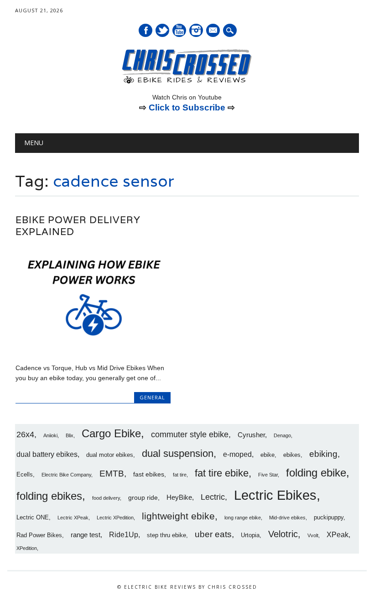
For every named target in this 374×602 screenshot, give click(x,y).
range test (85, 535)
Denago (282, 435)
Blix (69, 435)
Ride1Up (123, 534)
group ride (143, 497)
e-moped (237, 454)
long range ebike (242, 517)
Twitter (162, 30)
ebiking (323, 454)
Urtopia (250, 535)
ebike (267, 455)
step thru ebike (166, 535)
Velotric (283, 534)
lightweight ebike (178, 516)
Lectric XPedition (115, 517)
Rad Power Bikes (39, 535)
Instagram (196, 30)
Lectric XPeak (72, 517)
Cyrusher (251, 435)
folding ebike (316, 472)
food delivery (106, 498)
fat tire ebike (222, 473)
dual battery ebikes (47, 454)
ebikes (292, 455)
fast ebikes (148, 474)
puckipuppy (328, 517)
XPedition (26, 548)
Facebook (145, 30)
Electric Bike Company (66, 474)
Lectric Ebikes (275, 495)
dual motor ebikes (109, 455)
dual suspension (177, 453)
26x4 (25, 434)
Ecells (24, 474)
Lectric (213, 497)
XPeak (337, 534)
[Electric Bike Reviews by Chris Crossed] (187, 82)
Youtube (179, 30)
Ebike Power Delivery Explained (78, 226)
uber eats (213, 534)
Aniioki (50, 435)
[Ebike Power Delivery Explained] (93, 348)
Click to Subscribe (187, 107)
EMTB (111, 473)
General (152, 397)
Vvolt (312, 535)
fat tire (180, 474)
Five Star (268, 474)
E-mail (213, 31)
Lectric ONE (32, 517)
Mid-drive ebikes (287, 517)
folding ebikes (49, 496)
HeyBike (179, 497)
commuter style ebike (190, 434)
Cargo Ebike (111, 434)
